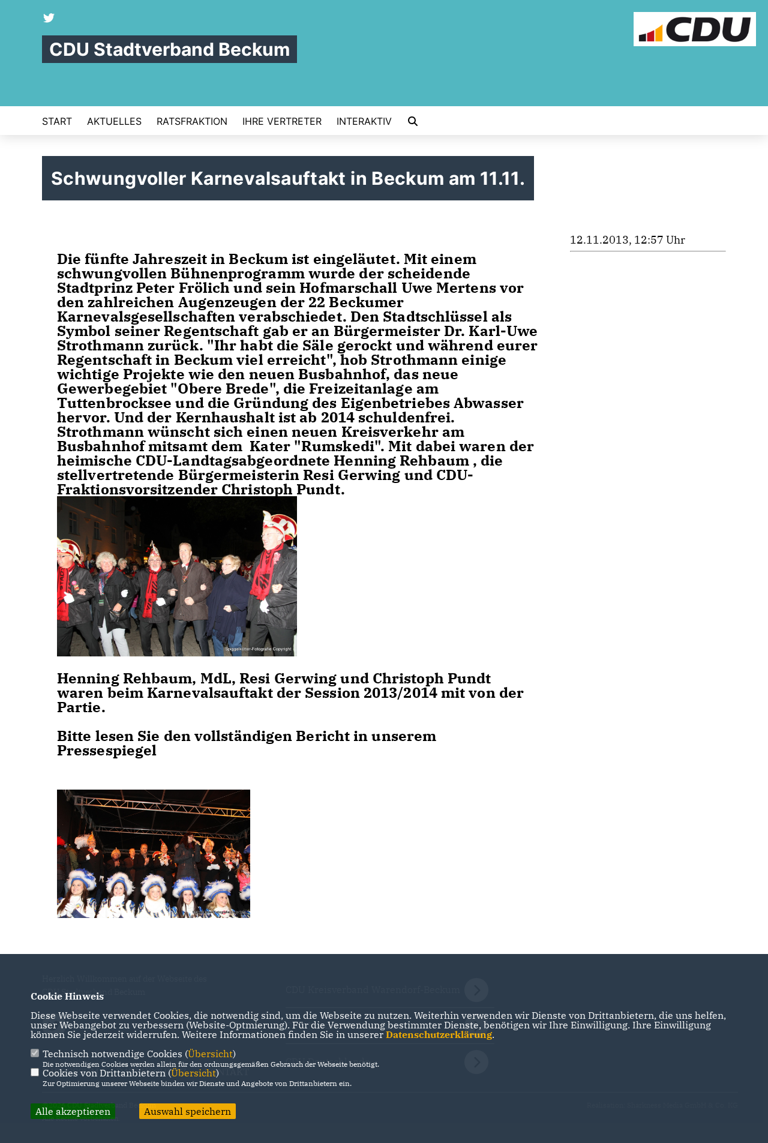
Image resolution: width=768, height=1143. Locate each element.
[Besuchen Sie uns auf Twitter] (49, 19)
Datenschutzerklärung (439, 1034)
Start (57, 121)
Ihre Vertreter (282, 121)
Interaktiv (364, 121)
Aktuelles (114, 121)
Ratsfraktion (192, 121)
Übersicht (210, 1054)
